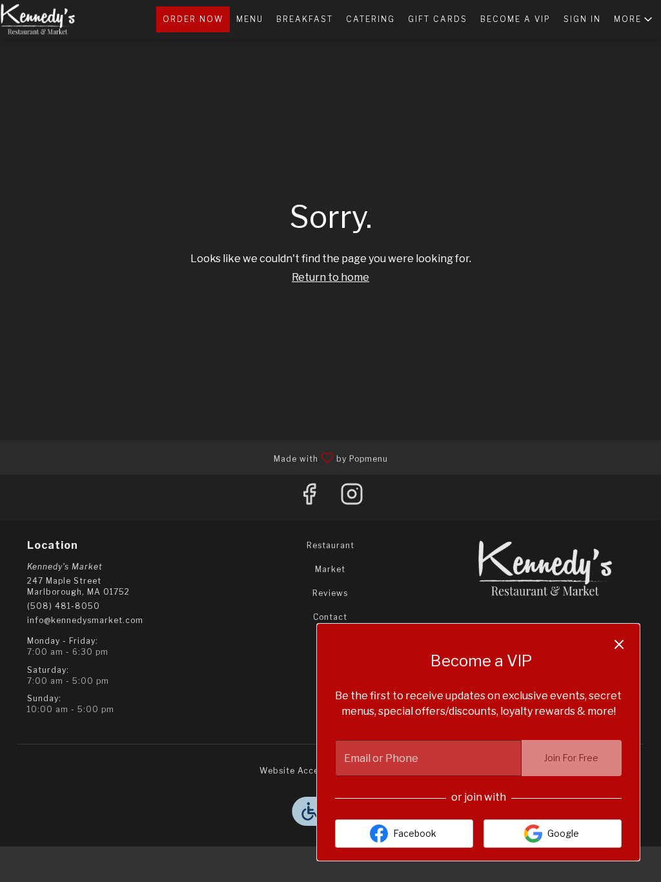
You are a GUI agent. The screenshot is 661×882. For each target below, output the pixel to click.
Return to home (330, 277)
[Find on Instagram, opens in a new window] (351, 497)
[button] (634, 19)
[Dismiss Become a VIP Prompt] (619, 644)
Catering (370, 19)
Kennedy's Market (545, 569)
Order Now (193, 19)
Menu (249, 19)
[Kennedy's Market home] (58, 19)
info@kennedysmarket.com (85, 620)
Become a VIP (515, 19)
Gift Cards (437, 19)
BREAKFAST (304, 19)
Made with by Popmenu (199, 456)
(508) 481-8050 (63, 606)
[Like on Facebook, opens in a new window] (309, 497)
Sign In (582, 19)
